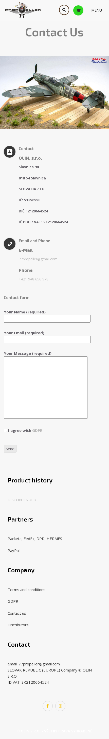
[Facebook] (48, 706)
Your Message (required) (27, 353)
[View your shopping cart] (83, 10)
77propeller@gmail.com (38, 259)
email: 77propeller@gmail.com (34, 663)
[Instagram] (60, 706)
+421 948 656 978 (33, 279)
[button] (96, 10)
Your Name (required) (25, 311)
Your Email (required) (24, 332)
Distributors (18, 624)
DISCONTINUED (22, 499)
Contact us (17, 613)
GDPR (37, 430)
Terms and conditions (26, 589)
